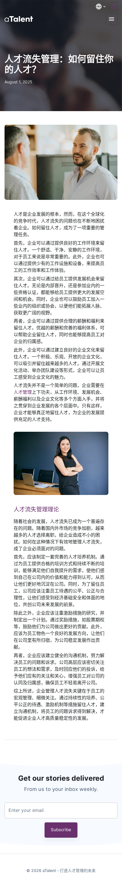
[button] (101, 6)
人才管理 (23, 392)
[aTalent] (19, 19)
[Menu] (111, 19)
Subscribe (61, 829)
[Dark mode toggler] (113, 6)
